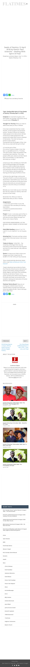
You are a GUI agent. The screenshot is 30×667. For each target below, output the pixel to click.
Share (12, 95)
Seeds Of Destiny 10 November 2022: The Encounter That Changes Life (14, 403)
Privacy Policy (15, 661)
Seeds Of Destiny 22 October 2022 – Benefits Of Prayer (15, 423)
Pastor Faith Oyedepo (10, 580)
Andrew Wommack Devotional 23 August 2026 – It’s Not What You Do (14, 520)
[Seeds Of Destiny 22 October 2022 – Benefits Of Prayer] (15, 414)
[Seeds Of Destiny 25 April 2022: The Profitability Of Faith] (15, 455)
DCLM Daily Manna (7, 545)
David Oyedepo (8, 569)
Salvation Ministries (10, 573)
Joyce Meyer (8, 604)
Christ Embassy (8, 566)
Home (4, 535)
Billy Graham (8, 597)
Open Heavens (6, 538)
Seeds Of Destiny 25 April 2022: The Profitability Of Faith (12, 465)
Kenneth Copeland (9, 611)
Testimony (7, 618)
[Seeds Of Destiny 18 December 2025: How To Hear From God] (15, 435)
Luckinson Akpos (13, 56)
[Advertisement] (15, 26)
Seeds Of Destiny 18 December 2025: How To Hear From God (15, 445)
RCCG (6, 593)
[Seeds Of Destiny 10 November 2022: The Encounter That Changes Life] (15, 393)
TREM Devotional (9, 614)
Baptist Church (8, 625)
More (4, 563)
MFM (4, 542)
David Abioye (8, 576)
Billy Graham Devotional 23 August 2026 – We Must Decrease (14, 525)
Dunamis (5, 556)
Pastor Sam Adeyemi (10, 583)
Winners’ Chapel (7, 549)
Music (6, 587)
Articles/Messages (9, 590)
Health (4, 559)
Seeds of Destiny (13, 58)
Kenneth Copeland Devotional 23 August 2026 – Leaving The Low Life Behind (14, 515)
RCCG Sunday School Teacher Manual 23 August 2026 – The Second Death (14, 510)
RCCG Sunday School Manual (10, 552)
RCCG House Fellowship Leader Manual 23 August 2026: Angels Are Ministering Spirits (15, 529)
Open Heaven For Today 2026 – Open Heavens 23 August (15, 663)
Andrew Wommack (9, 600)
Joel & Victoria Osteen (10, 607)
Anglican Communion (10, 621)
